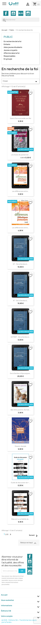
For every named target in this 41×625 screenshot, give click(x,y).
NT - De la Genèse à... (20, 264)
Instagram (28, 13)
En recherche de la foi (12, 41)
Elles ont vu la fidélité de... (20, 519)
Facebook (5, 13)
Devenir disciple (20, 446)
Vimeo (20, 13)
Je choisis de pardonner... (20, 155)
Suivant (34, 535)
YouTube (13, 13)
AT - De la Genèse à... (20, 301)
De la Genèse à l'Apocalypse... (20, 373)
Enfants (7, 44)
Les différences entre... (20, 191)
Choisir (20, 81)
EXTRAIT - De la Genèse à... (20, 337)
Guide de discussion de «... (20, 483)
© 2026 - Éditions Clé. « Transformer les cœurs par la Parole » (19, 621)
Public (8, 37)
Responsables (9, 56)
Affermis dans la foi (11, 53)
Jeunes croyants (10, 50)
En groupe (8, 59)
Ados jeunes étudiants (13, 47)
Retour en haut (28, 543)
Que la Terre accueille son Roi (20, 118)
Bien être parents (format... (20, 410)
